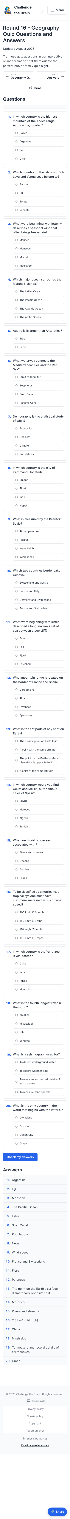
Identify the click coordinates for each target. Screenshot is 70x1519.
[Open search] (41, 10)
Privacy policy (35, 1408)
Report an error (35, 1430)
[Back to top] (63, 1503)
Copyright (35, 1423)
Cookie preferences (35, 1445)
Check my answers (20, 1157)
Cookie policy (35, 1416)
